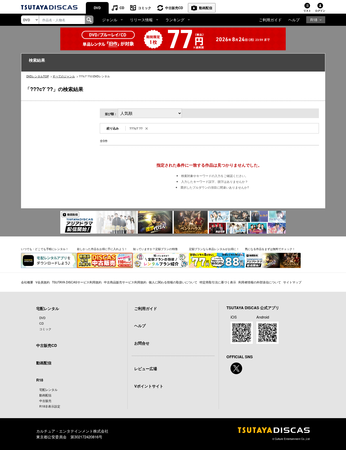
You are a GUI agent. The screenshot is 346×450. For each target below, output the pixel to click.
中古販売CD (174, 7)
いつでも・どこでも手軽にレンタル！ (44, 249)
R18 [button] (313, 19)
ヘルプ (294, 19)
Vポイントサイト (148, 386)
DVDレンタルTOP (37, 76)
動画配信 (205, 7)
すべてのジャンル (64, 76)
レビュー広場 (145, 368)
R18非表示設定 (49, 406)
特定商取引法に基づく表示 (218, 282)
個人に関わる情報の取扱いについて (173, 282)
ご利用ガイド (270, 19)
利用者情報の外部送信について (259, 282)
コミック (144, 7)
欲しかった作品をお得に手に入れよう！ (102, 249)
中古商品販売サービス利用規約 (125, 282)
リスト (307, 10)
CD (122, 7)
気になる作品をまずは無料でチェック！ (270, 249)
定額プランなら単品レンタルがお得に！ (214, 249)
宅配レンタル (48, 389)
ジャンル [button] (109, 19)
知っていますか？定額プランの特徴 (155, 249)
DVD (97, 7)
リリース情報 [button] (141, 19)
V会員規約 (42, 282)
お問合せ (141, 343)
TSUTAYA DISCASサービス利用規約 (77, 282)
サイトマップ (292, 282)
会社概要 (27, 282)
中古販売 (45, 400)
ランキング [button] (174, 19)
